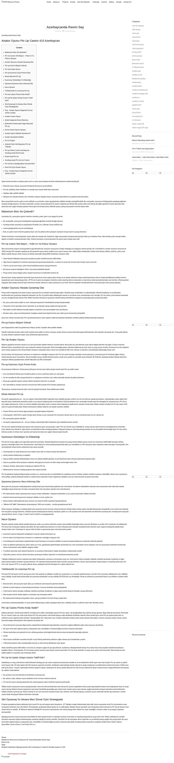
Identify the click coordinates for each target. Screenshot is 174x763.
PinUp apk (90, 13)
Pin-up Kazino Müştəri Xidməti (16, 65)
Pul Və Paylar (10, 140)
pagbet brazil (136, 105)
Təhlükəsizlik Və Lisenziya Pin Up (17, 91)
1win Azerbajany (138, 26)
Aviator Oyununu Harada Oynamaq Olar (19, 62)
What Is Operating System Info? (143, 140)
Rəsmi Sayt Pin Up (12, 156)
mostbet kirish (137, 86)
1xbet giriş (135, 41)
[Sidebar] (2, 760)
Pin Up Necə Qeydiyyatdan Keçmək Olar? (20, 164)
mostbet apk (136, 71)
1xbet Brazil (136, 37)
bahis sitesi (136, 60)
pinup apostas (115, 283)
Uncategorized (137, 116)
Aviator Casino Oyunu (13, 116)
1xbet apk (135, 33)
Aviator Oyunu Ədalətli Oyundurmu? (18, 133)
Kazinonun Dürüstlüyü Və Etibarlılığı (18, 80)
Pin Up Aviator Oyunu (12, 69)
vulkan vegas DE (138, 124)
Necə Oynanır (10, 87)
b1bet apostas (137, 56)
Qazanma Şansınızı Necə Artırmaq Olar (19, 83)
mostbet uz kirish (138, 101)
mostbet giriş (136, 82)
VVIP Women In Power (17, 754)
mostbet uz (136, 97)
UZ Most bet (136, 120)
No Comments (150, 143)
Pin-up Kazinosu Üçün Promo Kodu (17, 73)
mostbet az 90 (137, 75)
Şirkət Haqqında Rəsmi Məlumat (16, 120)
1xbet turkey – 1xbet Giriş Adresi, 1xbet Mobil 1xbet (150, 157)
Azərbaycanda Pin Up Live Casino (17, 160)
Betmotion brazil (138, 63)
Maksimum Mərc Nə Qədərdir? (16, 52)
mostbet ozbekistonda (140, 90)
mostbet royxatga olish (140, 94)
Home (83, 13)
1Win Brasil (136, 29)
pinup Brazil (136, 112)
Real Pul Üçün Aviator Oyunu (15, 167)
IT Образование (138, 67)
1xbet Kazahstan (138, 44)
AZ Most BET (137, 52)
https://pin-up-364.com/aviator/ (40, 359)
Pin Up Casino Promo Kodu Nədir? (17, 94)
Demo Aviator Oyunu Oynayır (15, 130)
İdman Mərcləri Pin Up (13, 76)
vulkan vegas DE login (140, 127)
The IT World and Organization (143, 149)
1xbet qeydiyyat (137, 48)
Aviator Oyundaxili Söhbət (14, 137)
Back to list (5, 742)
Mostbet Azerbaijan (139, 78)
